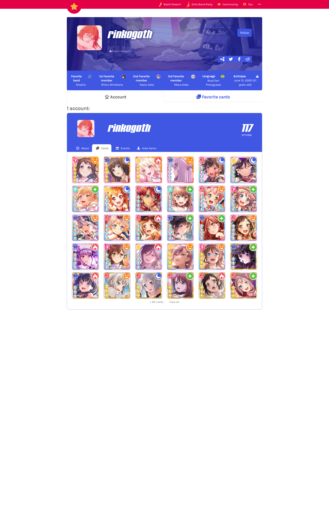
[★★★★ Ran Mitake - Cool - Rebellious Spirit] (212, 170)
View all (164, 302)
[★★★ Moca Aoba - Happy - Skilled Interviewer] (117, 285)
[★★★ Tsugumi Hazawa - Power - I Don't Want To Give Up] (212, 285)
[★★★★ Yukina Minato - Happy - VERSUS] (85, 228)
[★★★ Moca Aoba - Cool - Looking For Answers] (148, 285)
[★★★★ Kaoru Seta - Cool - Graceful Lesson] (243, 170)
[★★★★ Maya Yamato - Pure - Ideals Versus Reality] (180, 199)
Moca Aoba (178, 80)
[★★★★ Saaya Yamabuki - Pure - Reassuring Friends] (243, 199)
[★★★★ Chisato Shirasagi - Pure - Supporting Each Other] (85, 199)
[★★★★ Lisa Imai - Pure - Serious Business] (212, 228)
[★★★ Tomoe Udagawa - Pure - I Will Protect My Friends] (180, 285)
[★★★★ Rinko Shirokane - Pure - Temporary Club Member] (180, 228)
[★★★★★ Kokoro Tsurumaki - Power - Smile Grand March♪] (148, 170)
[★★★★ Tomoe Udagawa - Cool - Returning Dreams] (148, 199)
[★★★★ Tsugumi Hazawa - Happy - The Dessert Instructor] (243, 228)
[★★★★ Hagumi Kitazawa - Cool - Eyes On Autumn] (117, 199)
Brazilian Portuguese (211, 80)
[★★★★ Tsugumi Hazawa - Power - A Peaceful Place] (148, 228)
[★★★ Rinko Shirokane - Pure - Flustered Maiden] (243, 256)
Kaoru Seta (143, 80)
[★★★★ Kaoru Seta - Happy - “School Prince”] (180, 256)
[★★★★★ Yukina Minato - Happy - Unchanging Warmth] (180, 170)
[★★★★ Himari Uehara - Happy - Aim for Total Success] (212, 199)
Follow (244, 33)
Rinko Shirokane (111, 80)
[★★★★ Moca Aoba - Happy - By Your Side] (117, 228)
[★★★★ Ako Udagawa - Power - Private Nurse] (85, 256)
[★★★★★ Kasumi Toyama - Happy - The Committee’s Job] (85, 170)
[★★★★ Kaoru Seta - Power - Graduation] (148, 256)
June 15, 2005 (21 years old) (245, 80)
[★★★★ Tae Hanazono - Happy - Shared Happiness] (117, 256)
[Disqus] (164, 368)
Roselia (78, 80)
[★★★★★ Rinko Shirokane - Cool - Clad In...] (117, 170)
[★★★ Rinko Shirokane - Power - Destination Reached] (85, 285)
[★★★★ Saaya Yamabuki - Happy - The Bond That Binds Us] (212, 256)
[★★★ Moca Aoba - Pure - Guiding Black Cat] (243, 285)
